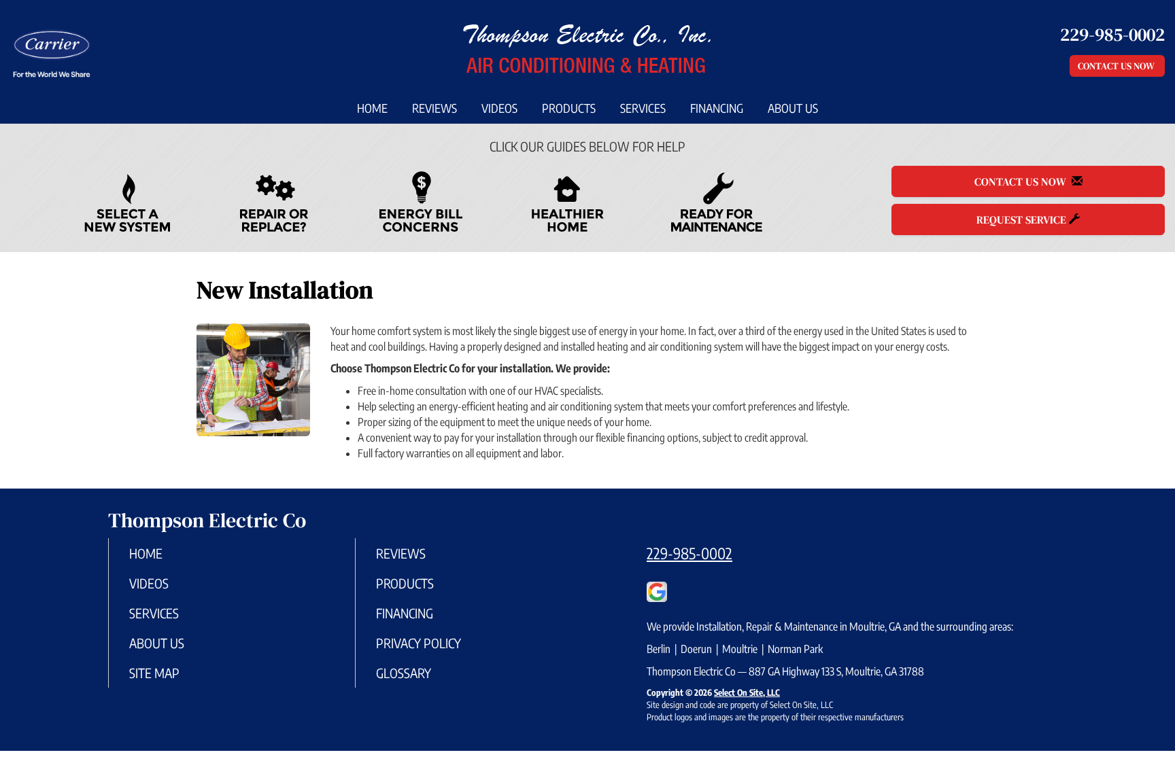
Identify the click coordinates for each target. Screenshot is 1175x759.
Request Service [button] (1022, 219)
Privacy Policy (418, 643)
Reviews (434, 108)
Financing (716, 108)
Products (569, 108)
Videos (499, 108)
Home (372, 108)
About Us (793, 108)
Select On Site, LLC (747, 692)
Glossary (403, 673)
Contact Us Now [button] (1117, 66)
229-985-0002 (689, 553)
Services (643, 108)
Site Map (154, 673)
